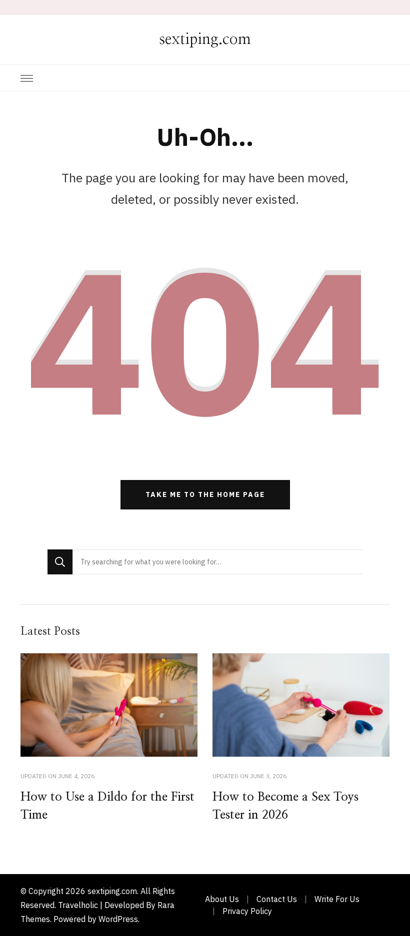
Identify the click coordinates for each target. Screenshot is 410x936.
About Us (222, 899)
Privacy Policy (247, 911)
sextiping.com (205, 39)
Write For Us (337, 899)
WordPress (118, 919)
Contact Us (276, 899)
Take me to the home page (205, 494)
